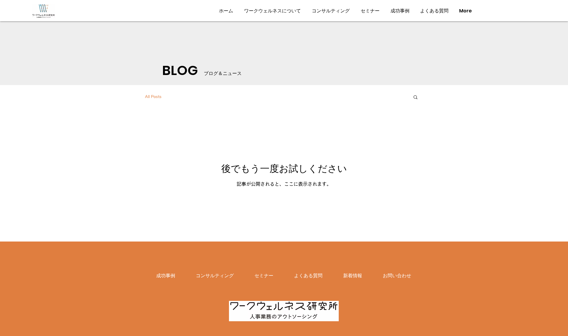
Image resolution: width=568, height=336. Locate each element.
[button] (415, 97)
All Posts (153, 97)
